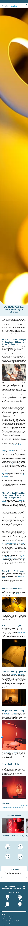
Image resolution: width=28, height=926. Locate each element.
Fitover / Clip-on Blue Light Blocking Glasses (12, 920)
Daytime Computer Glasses (8, 918)
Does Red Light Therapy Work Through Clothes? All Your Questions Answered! (13, 836)
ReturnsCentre (20, 900)
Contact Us (7, 906)
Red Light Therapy (6, 925)
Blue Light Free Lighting (7, 923)
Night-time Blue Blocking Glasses (9, 916)
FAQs (8, 899)
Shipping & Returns (20, 907)
